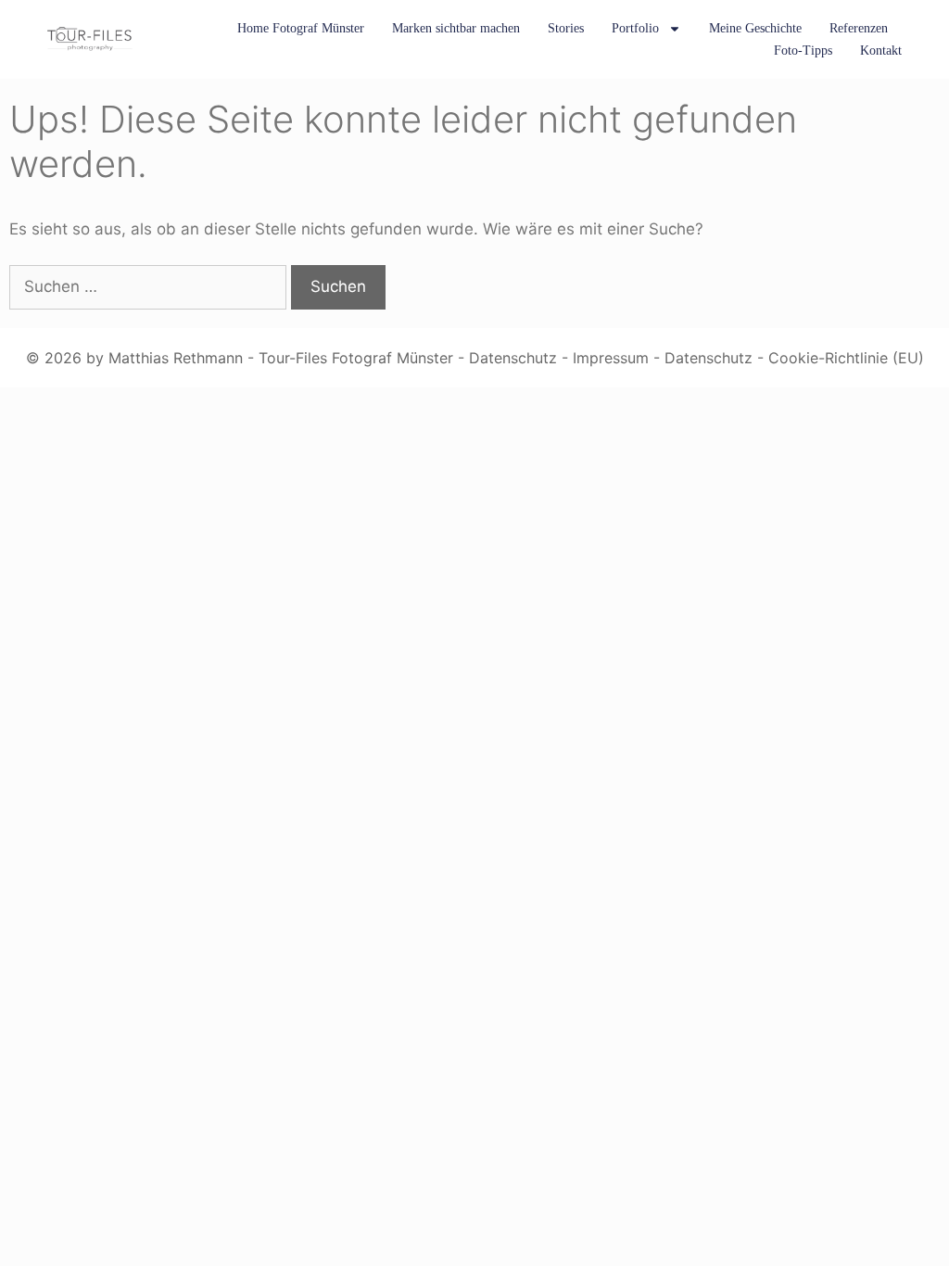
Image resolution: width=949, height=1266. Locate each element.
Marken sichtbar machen (456, 28)
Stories (566, 28)
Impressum (611, 357)
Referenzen (858, 28)
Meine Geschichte (755, 28)
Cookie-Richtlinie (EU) (846, 357)
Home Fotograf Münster (300, 28)
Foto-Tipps (803, 50)
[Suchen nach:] (150, 286)
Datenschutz (513, 357)
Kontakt (881, 50)
